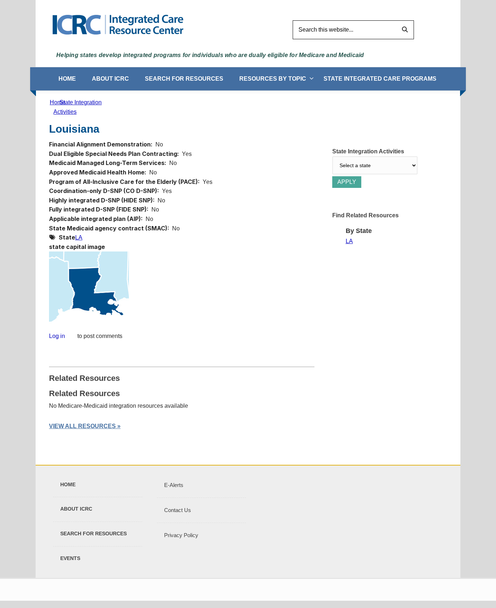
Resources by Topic (272, 79)
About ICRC (110, 79)
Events (70, 558)
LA (78, 237)
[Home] (118, 24)
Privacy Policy (181, 535)
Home (67, 79)
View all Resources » (85, 426)
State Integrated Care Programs (380, 79)
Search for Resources (184, 79)
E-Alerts (173, 485)
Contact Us (177, 510)
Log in (57, 336)
